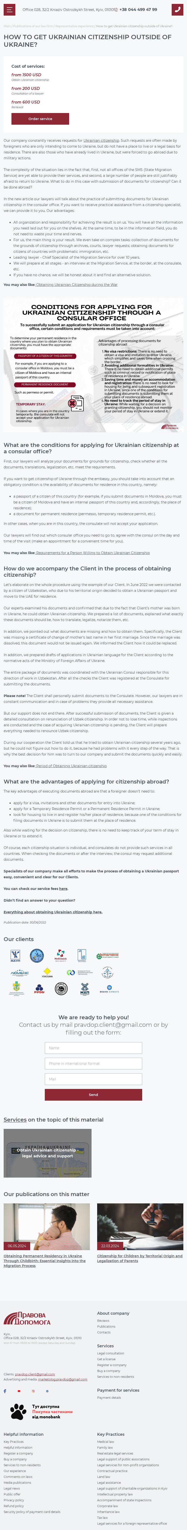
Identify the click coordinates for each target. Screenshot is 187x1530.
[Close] (145, 722)
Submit (93, 791)
